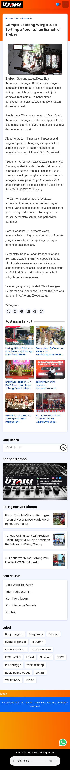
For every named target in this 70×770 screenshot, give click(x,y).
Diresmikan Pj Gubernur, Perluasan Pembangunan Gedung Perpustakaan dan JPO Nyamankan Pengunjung (50, 351)
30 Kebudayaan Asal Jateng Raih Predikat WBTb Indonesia (27, 560)
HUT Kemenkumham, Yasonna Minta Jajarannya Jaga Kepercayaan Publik (48, 418)
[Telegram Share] (22, 311)
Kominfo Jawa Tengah (21, 605)
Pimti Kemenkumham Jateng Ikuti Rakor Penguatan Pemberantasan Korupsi (19, 418)
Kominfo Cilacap (17, 599)
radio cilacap (35, 665)
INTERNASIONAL (15, 649)
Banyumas (36, 634)
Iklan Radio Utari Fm (19, 592)
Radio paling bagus (17, 673)
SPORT (40, 673)
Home (8, 18)
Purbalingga (13, 665)
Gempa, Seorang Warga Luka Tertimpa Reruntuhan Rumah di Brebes (32, 29)
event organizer (15, 642)
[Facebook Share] (15, 311)
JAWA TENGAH (41, 649)
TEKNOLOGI (12, 680)
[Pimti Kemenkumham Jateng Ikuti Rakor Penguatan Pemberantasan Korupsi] (19, 402)
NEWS (60, 657)
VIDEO (30, 680)
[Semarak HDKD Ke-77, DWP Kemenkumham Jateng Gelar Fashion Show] (19, 369)
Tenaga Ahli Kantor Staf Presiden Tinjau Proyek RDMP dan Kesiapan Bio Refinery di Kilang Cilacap (27, 540)
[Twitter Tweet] (8, 311)
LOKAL (16, 18)
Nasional (26, 18)
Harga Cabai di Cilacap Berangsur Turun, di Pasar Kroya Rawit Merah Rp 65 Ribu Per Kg (27, 519)
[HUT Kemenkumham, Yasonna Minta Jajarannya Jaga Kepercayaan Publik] (50, 402)
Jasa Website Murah (19, 585)
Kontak (10, 612)
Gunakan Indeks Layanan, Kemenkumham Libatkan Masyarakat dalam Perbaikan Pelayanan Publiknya (48, 385)
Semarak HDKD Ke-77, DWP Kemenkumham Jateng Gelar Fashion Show (18, 385)
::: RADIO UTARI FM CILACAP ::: (40, 702)
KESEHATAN (13, 657)
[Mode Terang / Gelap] (58, 4)
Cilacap (53, 634)
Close (3, 694)
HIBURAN (37, 642)
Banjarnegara (14, 634)
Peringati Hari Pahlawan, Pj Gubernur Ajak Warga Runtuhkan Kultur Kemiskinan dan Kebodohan (19, 351)
